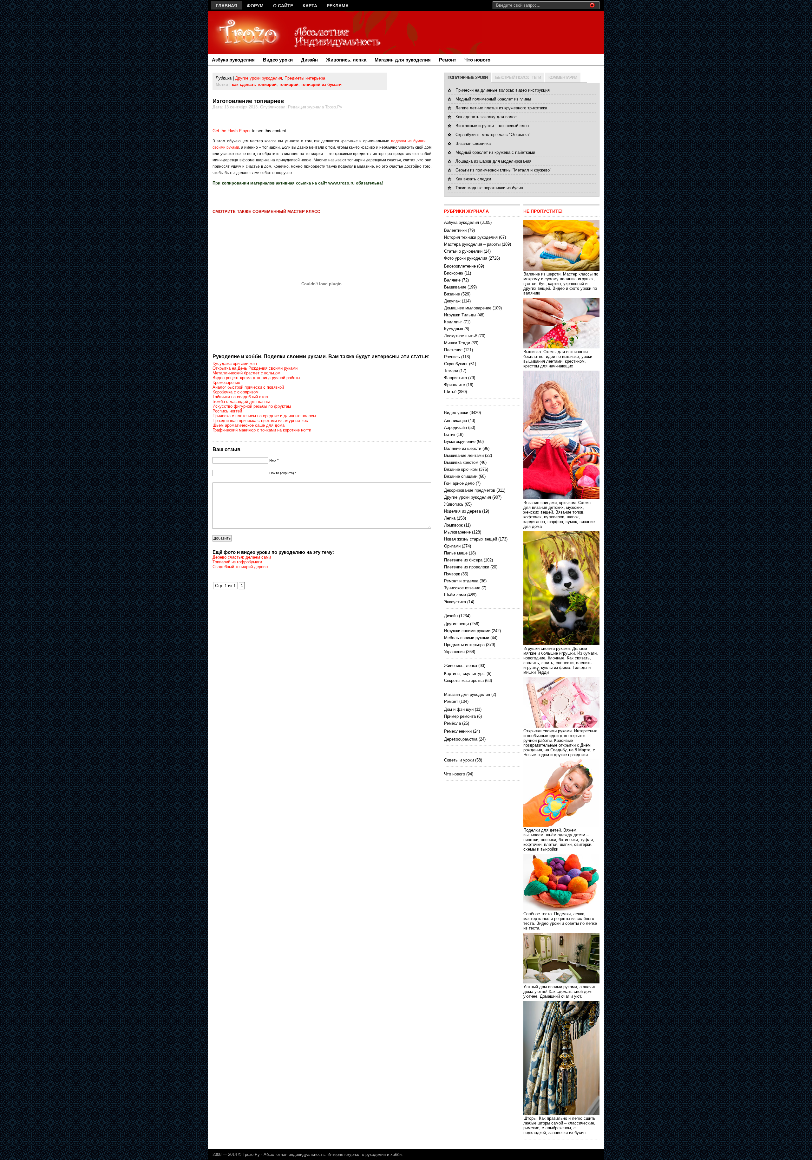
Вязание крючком (461, 469)
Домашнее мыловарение (467, 308)
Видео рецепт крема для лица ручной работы (256, 377)
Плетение (453, 349)
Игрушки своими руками (467, 630)
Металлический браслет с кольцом (246, 373)
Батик (449, 434)
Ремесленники (458, 731)
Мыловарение (457, 532)
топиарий (288, 84)
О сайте (283, 5)
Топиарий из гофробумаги (237, 562)
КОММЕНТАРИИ (562, 77)
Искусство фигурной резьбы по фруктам (252, 406)
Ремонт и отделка (461, 581)
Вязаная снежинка (473, 143)
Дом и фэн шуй (459, 709)
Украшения (454, 651)
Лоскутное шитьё (460, 336)
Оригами (452, 546)
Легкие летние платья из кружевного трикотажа (501, 108)
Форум (255, 5)
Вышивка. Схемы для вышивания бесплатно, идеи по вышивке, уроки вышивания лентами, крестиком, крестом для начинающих (557, 358)
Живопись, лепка (346, 59)
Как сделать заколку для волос (486, 116)
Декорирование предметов (469, 490)
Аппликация (455, 420)
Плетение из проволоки (466, 567)
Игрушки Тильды (460, 315)
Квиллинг (453, 322)
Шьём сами (455, 595)
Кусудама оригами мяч (235, 363)
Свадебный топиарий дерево (240, 566)
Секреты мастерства (464, 680)
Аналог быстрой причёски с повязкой (248, 387)
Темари (451, 370)
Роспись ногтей (227, 411)
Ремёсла (452, 723)
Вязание (452, 294)
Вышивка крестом (461, 462)
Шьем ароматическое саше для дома (249, 425)
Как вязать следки (473, 179)
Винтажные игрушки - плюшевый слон (492, 125)
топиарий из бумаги (321, 84)
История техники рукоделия (471, 237)
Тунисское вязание (462, 588)
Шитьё (450, 391)
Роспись (452, 356)
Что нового (477, 59)
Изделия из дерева (462, 511)
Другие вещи (456, 623)
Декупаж (452, 301)
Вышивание (455, 287)
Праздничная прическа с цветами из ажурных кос (260, 420)
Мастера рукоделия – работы (472, 244)
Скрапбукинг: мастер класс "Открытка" (492, 134)
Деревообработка (460, 739)
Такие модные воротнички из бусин (489, 187)
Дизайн (309, 59)
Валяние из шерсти (462, 448)
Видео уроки (278, 59)
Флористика (455, 377)
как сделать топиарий (254, 84)
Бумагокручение (459, 441)
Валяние (452, 280)
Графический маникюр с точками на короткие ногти (262, 430)
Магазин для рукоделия (403, 59)
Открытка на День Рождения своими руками (255, 368)
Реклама (338, 5)
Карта (310, 5)
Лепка (449, 518)
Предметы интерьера (305, 78)
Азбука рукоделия (233, 59)
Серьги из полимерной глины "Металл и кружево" (503, 170)
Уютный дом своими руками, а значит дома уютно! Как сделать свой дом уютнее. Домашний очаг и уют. (559, 991)
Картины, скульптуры (464, 673)
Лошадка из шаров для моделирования (493, 161)
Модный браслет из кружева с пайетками (495, 152)
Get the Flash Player (232, 130)
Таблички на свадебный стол (240, 396)
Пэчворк (452, 574)
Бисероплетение (460, 266)
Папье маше (456, 553)
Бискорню (453, 273)
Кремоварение (226, 382)
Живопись (453, 504)
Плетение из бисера (463, 560)
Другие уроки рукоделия (258, 78)
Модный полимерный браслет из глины (493, 99)
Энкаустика (455, 601)
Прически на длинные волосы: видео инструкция (502, 90)
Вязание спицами (460, 476)
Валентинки (455, 230)
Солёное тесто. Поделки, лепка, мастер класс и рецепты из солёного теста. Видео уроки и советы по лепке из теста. (560, 920)
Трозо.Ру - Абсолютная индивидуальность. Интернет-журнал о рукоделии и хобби (322, 1154)
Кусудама (453, 329)
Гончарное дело (459, 483)
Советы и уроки (459, 760)
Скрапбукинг (456, 363)
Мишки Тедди (457, 342)
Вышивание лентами (464, 455)
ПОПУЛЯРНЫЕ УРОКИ (468, 77)
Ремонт (447, 59)
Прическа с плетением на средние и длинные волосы (264, 415)
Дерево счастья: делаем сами (242, 557)
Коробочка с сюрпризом (236, 392)
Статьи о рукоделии (463, 251)
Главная (226, 5)
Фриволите (454, 384)
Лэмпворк (453, 525)
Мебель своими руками (466, 637)
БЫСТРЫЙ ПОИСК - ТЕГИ (518, 77)
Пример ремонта (460, 716)
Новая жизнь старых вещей (470, 539)
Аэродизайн (455, 427)
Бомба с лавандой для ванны (241, 401)
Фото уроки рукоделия (465, 258)
